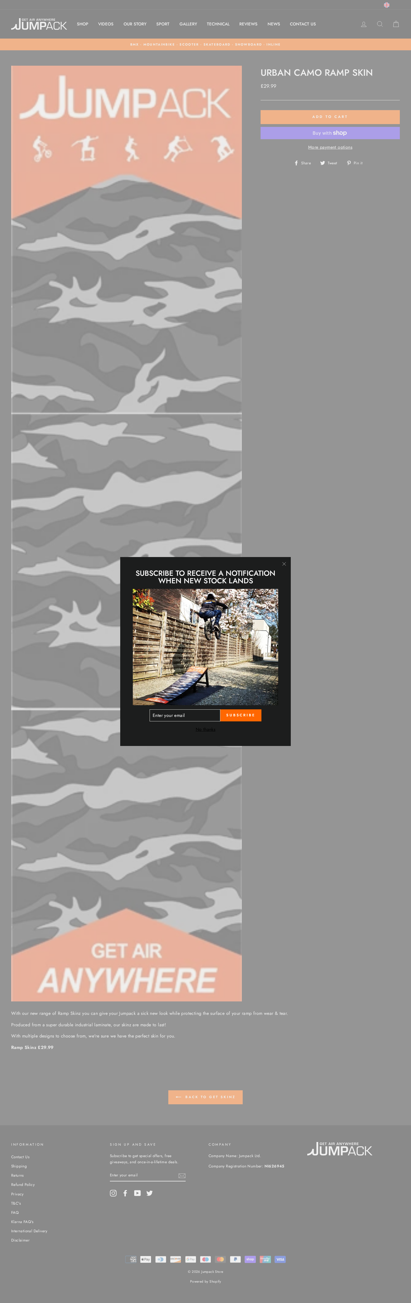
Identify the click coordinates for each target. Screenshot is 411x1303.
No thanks (206, 729)
